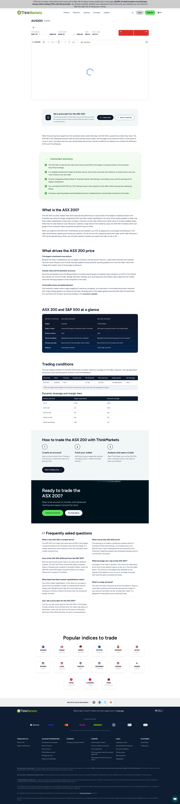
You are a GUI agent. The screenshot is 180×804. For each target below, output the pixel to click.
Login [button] (140, 13)
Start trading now (53, 470)
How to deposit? (96, 749)
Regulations (120, 759)
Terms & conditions (122, 749)
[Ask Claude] (111, 702)
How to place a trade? (98, 742)
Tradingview (145, 746)
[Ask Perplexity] (105, 702)
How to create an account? (100, 746)
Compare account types (50, 742)
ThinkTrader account (48, 752)
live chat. (120, 711)
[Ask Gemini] (99, 702)
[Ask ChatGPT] (94, 702)
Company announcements (75, 742)
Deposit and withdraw (49, 759)
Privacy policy (120, 752)
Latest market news (23, 746)
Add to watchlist (126, 117)
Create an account (52, 513)
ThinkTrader (144, 742)
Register (150, 13)
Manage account (47, 755)
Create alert (106, 117)
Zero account (46, 749)
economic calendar (90, 294)
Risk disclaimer (121, 755)
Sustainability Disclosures (124, 746)
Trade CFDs (21, 742)
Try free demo (73, 513)
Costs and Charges (85, 793)
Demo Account (47, 746)
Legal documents (121, 742)
